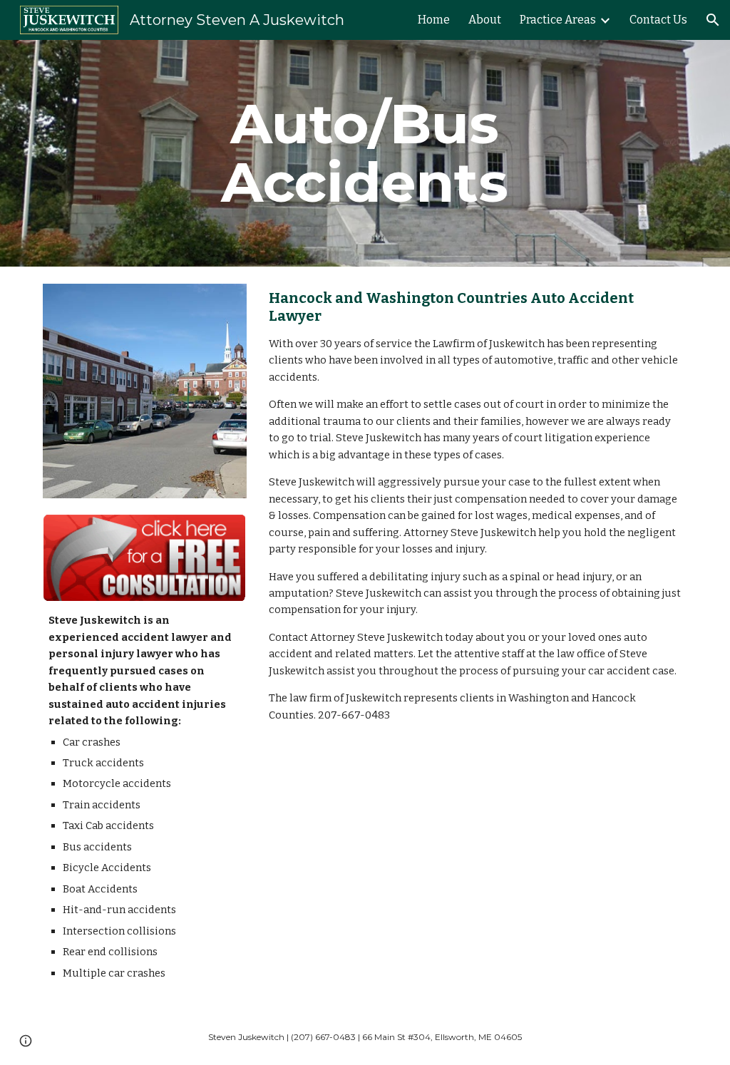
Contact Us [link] (658, 19)
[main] (365, 153)
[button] (713, 20)
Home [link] (434, 19)
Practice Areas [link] (558, 19)
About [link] (484, 19)
